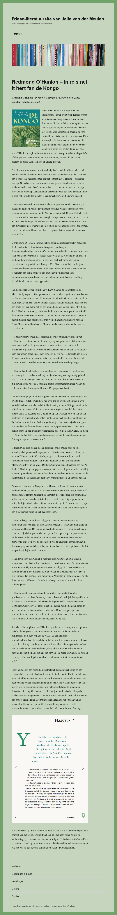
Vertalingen (18, 881)
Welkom (16, 866)
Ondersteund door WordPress (63, 905)
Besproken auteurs (22, 874)
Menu (18, 34)
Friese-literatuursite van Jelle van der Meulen (58, 19)
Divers (15, 888)
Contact (16, 896)
